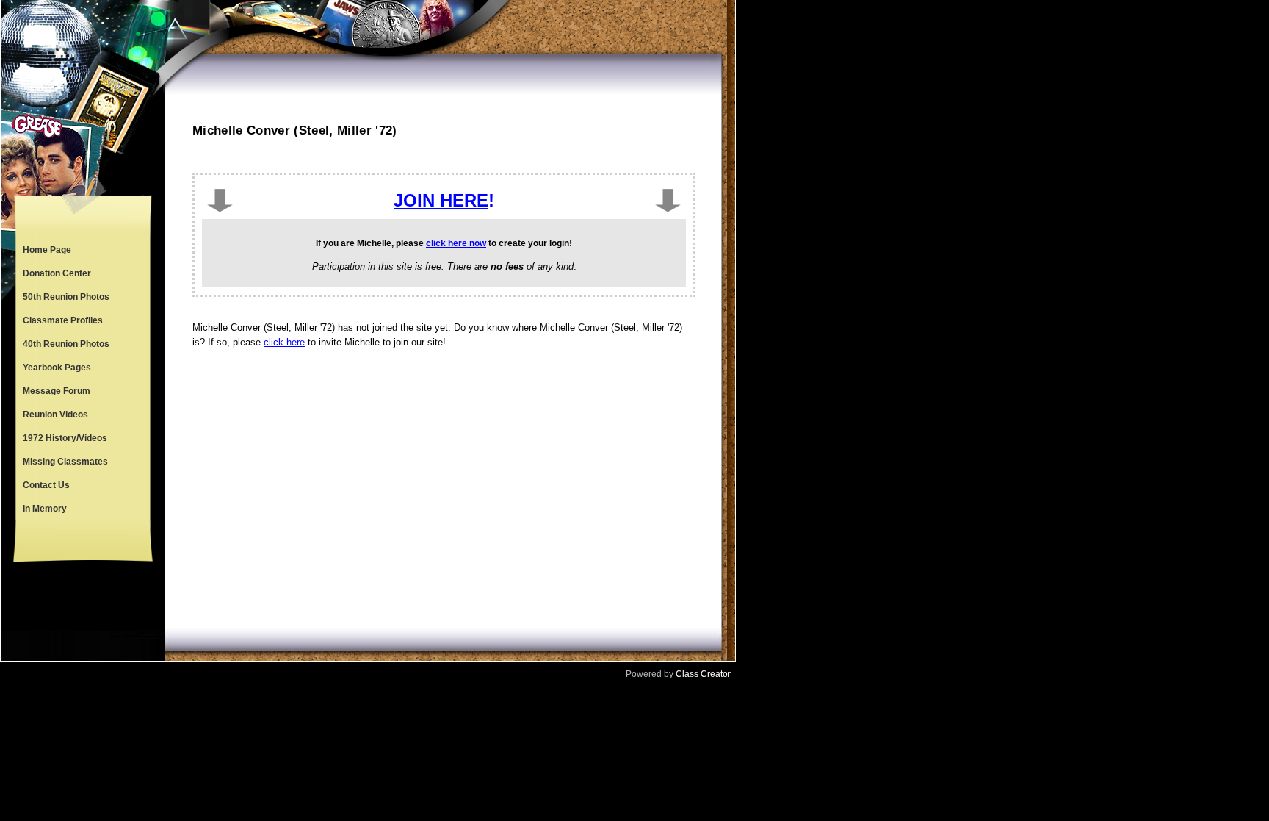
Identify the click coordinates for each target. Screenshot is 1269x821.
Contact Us (46, 485)
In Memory (45, 508)
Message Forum (56, 391)
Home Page (47, 250)
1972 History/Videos (65, 438)
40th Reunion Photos (66, 344)
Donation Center (57, 273)
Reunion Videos (55, 414)
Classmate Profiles (63, 320)
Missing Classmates (65, 461)
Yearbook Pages (57, 367)
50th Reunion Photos (66, 297)
